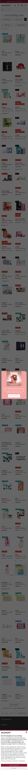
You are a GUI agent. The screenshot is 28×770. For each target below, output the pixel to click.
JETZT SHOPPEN (14, 395)
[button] (26, 371)
